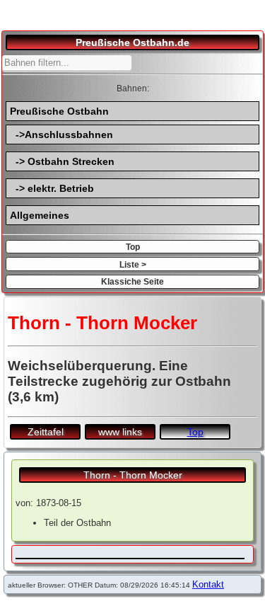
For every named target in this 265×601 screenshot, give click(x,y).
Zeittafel (46, 431)
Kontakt (208, 584)
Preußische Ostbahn (59, 111)
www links (120, 431)
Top (133, 246)
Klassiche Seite (132, 281)
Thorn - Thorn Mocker (132, 475)
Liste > (132, 264)
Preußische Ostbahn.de (132, 42)
